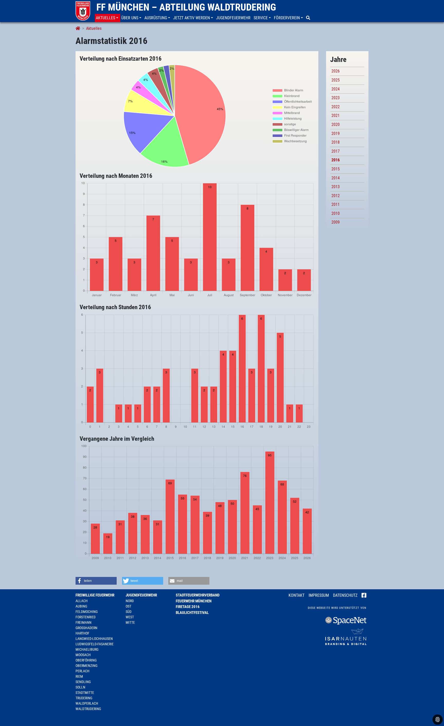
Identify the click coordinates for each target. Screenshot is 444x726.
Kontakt (296, 595)
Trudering (84, 698)
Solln (80, 687)
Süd (129, 612)
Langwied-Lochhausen (94, 639)
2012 (335, 195)
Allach (82, 601)
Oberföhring (86, 660)
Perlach (82, 671)
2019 (335, 133)
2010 (335, 213)
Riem (79, 676)
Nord (130, 601)
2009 (335, 222)
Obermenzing (86, 666)
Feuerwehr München (193, 601)
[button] (107, 18)
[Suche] (308, 18)
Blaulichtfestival (192, 612)
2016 (335, 160)
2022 (335, 106)
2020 (335, 124)
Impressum (319, 595)
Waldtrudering (88, 709)
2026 (335, 71)
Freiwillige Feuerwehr (95, 595)
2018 (335, 142)
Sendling (83, 682)
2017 (335, 151)
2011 (335, 204)
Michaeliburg (87, 649)
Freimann (83, 622)
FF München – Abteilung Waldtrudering (186, 7)
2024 (335, 89)
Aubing (81, 606)
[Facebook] (363, 595)
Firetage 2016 (188, 606)
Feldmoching (87, 612)
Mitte (130, 622)
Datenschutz (345, 595)
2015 (335, 169)
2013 (335, 186)
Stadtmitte (85, 693)
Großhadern (86, 628)
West (130, 617)
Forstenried (86, 617)
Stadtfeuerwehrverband (197, 595)
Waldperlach (87, 703)
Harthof (82, 633)
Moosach (83, 655)
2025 (335, 80)
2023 (335, 97)
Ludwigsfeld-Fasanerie (95, 644)
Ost (128, 606)
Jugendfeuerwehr (141, 595)
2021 (335, 115)
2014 (335, 178)
